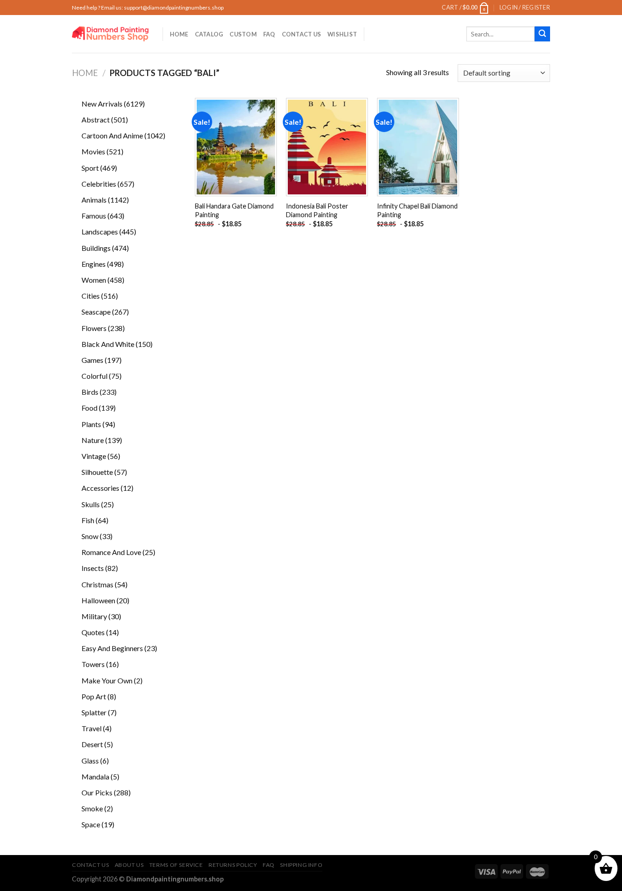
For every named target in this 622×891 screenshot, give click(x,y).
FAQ (269, 34)
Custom (243, 34)
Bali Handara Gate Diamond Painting (234, 210)
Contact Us (301, 34)
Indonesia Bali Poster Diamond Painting (317, 210)
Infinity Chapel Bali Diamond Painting (417, 210)
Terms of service (176, 864)
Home (179, 34)
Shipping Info (301, 864)
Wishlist (342, 34)
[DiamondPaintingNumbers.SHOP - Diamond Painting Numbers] (110, 34)
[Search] (542, 34)
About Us (129, 864)
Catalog (209, 34)
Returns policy (233, 864)
